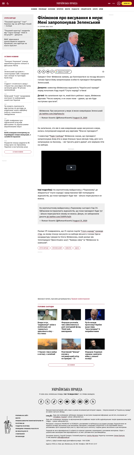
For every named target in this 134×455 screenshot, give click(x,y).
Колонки (51, 9)
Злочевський (57, 248)
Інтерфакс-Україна (59, 417)
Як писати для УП (21, 431)
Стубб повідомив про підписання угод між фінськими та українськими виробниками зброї (16, 123)
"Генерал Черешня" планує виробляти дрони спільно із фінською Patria (16, 63)
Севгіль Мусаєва (92, 436)
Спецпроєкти (86, 9)
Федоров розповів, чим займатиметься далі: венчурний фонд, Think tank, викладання (71, 327)
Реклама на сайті (21, 415)
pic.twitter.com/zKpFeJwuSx (51, 114)
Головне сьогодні (46, 307)
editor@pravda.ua (63, 437)
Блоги (95, 9)
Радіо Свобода (56, 136)
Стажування (20, 434)
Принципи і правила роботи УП (27, 428)
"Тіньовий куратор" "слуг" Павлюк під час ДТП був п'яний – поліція (17, 24)
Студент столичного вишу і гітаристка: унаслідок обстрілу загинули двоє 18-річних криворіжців (17, 87)
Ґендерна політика (22, 426)
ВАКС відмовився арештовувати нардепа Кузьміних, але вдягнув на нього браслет (15, 42)
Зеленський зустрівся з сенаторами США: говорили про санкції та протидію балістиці (16, 74)
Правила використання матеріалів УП (29, 420)
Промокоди (19, 436)
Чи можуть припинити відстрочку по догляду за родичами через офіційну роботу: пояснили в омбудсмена (15, 110)
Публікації (42, 9)
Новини (34, 9)
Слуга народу (43, 248)
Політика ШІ (19, 423)
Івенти (67, 9)
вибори (68, 248)
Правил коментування (80, 299)
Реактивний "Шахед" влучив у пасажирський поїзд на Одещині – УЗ (70, 355)
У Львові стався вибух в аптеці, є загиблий (47, 353)
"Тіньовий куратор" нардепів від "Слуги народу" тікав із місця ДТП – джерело (17, 33)
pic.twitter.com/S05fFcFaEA (59, 216)
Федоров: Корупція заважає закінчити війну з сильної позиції (93, 355)
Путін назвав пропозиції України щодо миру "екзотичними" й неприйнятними (93, 327)
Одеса (77, 248)
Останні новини (11, 57)
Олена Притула (119, 436)
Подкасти (75, 9)
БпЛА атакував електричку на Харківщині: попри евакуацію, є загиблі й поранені (17, 135)
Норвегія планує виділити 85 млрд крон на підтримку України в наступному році (17, 145)
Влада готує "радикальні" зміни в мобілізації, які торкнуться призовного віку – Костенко (47, 328)
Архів (101, 9)
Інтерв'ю (60, 9)
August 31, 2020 (80, 118)
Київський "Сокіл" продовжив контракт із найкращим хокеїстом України (17, 98)
